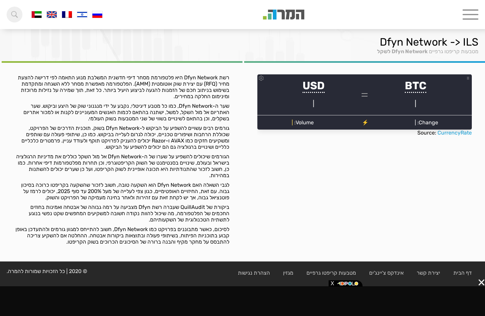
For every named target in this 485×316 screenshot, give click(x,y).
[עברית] (82, 14)
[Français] (67, 14)
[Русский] (97, 14)
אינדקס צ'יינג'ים (386, 273)
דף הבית (462, 273)
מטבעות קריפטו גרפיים (453, 51)
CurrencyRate (454, 133)
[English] (52, 14)
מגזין (288, 273)
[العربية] (36, 14)
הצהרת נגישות (254, 273)
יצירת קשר (428, 273)
